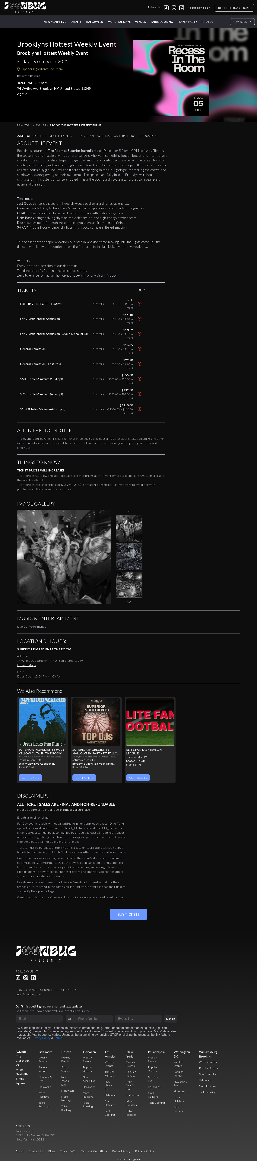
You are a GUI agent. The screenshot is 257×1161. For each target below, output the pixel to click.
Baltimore (45, 1052)
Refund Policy (121, 1151)
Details (99, 303)
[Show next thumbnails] (129, 602)
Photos (207, 21)
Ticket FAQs (68, 1151)
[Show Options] (158, 1018)
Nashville (22, 1074)
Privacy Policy (40, 1038)
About (20, 1151)
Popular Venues (208, 1068)
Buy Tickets (128, 914)
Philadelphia (156, 1052)
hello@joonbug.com (29, 994)
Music (134, 135)
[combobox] (71, 1018)
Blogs (52, 1151)
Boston (66, 1052)
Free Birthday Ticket (234, 7)
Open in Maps (26, 665)
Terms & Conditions (94, 1151)
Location (149, 135)
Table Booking (161, 21)
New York (240, 21)
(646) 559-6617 (199, 7)
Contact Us (36, 1151)
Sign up (170, 1018)
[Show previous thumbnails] (129, 511)
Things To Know (88, 135)
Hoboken (89, 1052)
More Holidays (208, 1086)
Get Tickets (30, 777)
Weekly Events (208, 1062)
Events (76, 21)
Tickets (66, 135)
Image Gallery (115, 135)
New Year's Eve (55, 21)
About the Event (44, 135)
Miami (20, 1069)
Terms (58, 1038)
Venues (140, 21)
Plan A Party (187, 21)
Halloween (94, 21)
